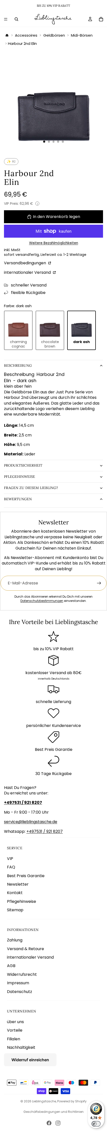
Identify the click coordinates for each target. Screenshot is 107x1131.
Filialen (13, 1039)
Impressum (18, 983)
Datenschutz (19, 991)
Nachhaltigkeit (21, 1047)
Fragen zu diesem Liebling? (31, 488)
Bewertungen (18, 499)
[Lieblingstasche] (7, 35)
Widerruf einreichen (30, 1059)
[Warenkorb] (101, 19)
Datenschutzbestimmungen (41, 601)
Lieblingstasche (44, 1101)
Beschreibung (18, 365)
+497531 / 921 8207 (44, 831)
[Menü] (5, 19)
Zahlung (14, 940)
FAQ (11, 867)
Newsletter (18, 884)
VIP (10, 858)
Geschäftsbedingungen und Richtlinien (53, 1112)
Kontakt (15, 893)
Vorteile (14, 1030)
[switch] (96, 1124)
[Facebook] (49, 1123)
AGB (11, 966)
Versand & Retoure (25, 949)
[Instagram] (58, 1123)
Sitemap (15, 910)
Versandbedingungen (25, 263)
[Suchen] (16, 19)
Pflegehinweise (19, 476)
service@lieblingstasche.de (30, 822)
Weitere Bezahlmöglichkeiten (53, 243)
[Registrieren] (99, 583)
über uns (15, 1022)
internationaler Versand (28, 272)
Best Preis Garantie (26, 876)
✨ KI (11, 161)
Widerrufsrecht (22, 974)
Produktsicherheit (23, 465)
